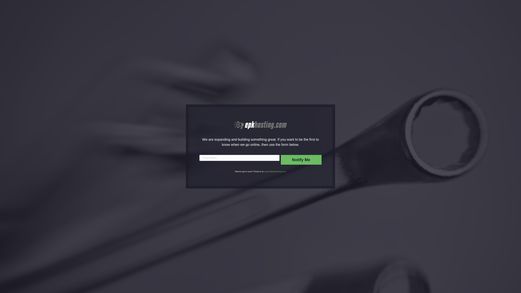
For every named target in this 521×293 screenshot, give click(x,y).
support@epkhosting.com (275, 171)
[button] (301, 160)
